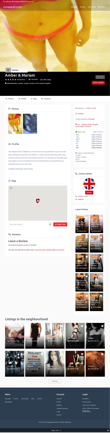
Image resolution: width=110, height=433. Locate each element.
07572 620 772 (13, 341)
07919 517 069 (74, 369)
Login (58, 411)
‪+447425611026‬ (81, 231)
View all (55, 381)
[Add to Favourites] (87, 218)
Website (81, 113)
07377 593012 (97, 268)
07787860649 (83, 248)
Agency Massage (96, 224)
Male (82, 126)
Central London (87, 124)
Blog (32, 398)
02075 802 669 (33, 369)
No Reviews (21, 79)
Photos (11, 99)
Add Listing (92, 7)
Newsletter (8, 402)
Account (59, 398)
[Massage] (8, 70)
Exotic (77, 126)
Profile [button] (89, 192)
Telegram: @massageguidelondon (15, 1)
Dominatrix (80, 222)
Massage (74, 7)
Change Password (62, 408)
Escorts (82, 7)
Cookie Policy (86, 411)
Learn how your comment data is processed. (49, 250)
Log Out (59, 415)
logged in (20, 245)
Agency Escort (95, 222)
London (102, 7)
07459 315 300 (91, 108)
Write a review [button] (98, 82)
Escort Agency (81, 285)
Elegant (95, 124)
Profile (23, 99)
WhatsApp (30, 1)
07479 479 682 (54, 341)
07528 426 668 (33, 341)
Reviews (47, 99)
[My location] (50, 224)
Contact (39, 398)
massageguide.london (12, 7)
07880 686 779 (54, 369)
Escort (85, 265)
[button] (38, 201)
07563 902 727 (13, 369)
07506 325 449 (94, 369)
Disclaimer (85, 398)
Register (59, 405)
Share (100, 77)
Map (35, 99)
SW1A (89, 126)
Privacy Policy (86, 402)
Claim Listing (46, 79)
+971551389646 (81, 289)
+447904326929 (96, 231)
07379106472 (97, 248)
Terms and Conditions (89, 405)
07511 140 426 (74, 341)
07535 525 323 (94, 341)
